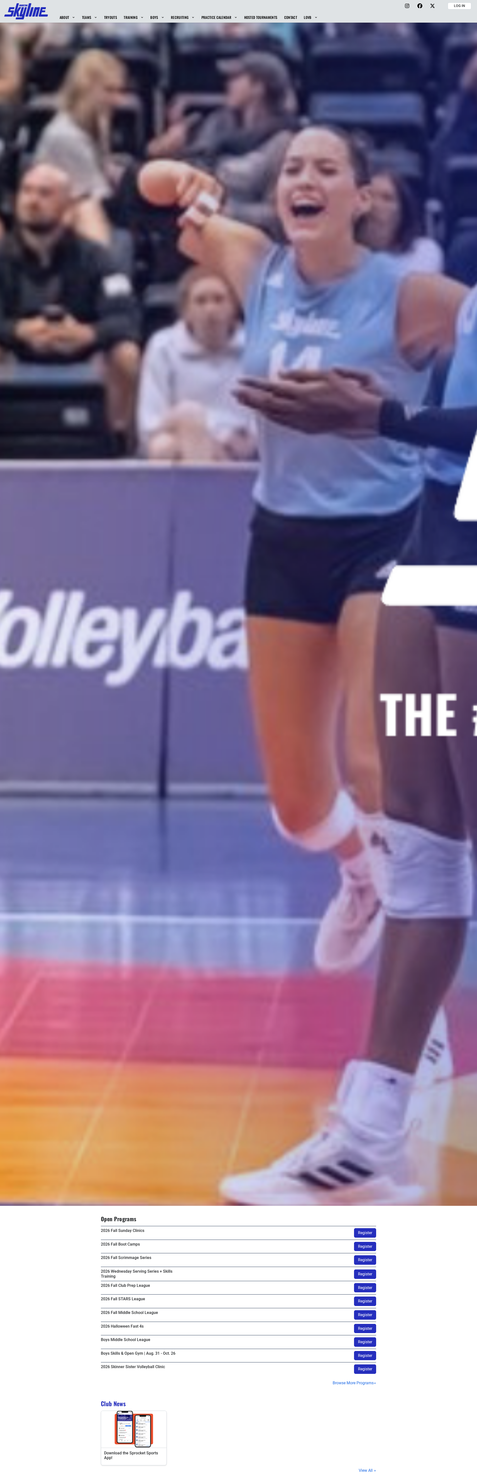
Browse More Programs (353, 1383)
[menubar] (188, 17)
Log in (459, 6)
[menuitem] (67, 17)
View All (366, 1470)
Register (365, 1232)
